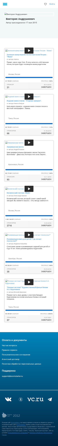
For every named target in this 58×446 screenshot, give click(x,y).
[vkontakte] (8, 400)
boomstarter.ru (15, 422)
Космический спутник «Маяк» (18, 193)
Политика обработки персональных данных (21, 364)
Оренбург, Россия (15, 258)
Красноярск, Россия (15, 164)
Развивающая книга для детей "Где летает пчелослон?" (24, 240)
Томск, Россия (13, 118)
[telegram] (50, 400)
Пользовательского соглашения (18, 432)
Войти (52, 4)
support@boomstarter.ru (12, 376)
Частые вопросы (9, 345)
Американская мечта (15, 147)
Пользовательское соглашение (16, 355)
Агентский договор (10, 359)
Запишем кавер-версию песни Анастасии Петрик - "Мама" (27, 55)
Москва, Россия (14, 74)
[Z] (21, 400)
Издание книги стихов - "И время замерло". (24, 101)
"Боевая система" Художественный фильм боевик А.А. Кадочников (27, 288)
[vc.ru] (35, 400)
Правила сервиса (9, 350)
